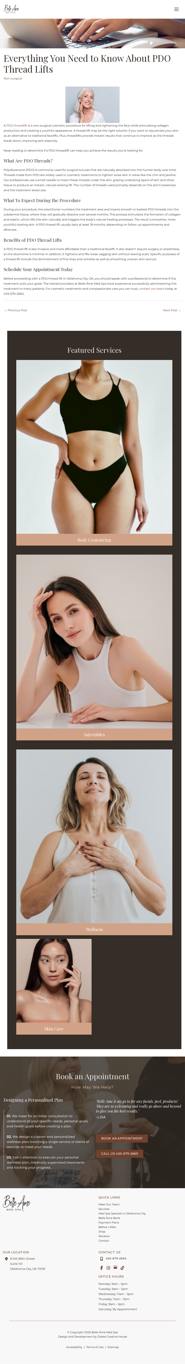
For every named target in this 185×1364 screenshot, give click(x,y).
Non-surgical (13, 78)
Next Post (172, 310)
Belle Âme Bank (109, 1218)
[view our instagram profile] (108, 1268)
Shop (101, 1231)
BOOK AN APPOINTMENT (122, 1138)
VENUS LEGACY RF (94, 455)
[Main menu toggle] (176, 9)
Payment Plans (108, 1222)
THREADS (94, 657)
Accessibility (74, 1347)
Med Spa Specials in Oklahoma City (122, 1213)
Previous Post (15, 310)
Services (103, 1209)
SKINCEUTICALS (54, 997)
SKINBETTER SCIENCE (54, 968)
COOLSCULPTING (94, 441)
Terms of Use (95, 1347)
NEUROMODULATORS (94, 628)
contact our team (151, 288)
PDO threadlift (16, 125)
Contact (103, 1240)
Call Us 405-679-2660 (119, 1153)
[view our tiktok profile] (122, 1268)
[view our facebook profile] (101, 1268)
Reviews (103, 1236)
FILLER (94, 643)
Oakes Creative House (112, 1336)
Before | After (107, 1227)
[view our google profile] (115, 1268)
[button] (122, 1138)
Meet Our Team (109, 1204)
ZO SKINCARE (54, 982)
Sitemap (113, 1347)
